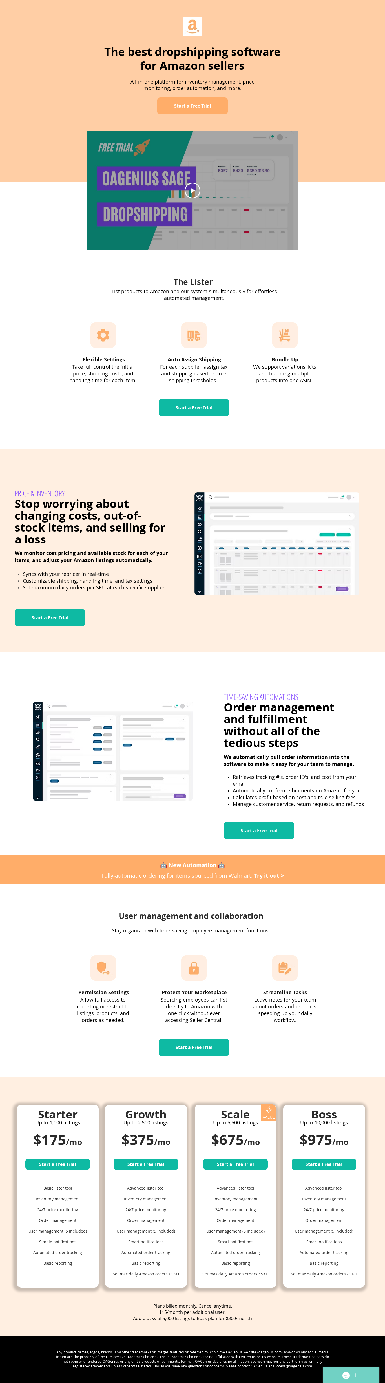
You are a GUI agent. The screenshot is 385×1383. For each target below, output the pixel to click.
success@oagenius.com (292, 1366)
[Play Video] (192, 190)
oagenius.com (270, 1352)
